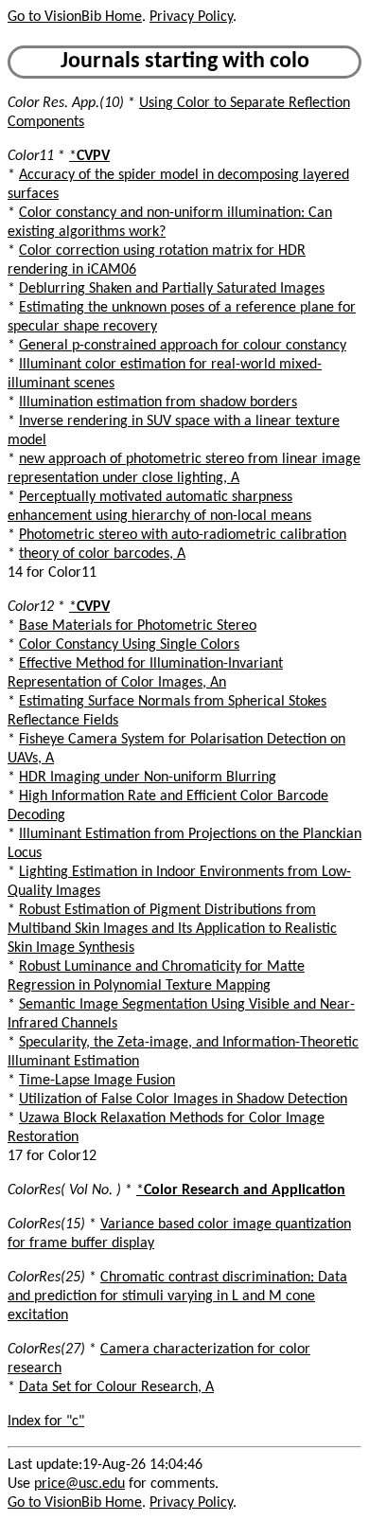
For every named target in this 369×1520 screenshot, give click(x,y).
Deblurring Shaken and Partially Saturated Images (172, 288)
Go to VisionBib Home (75, 17)
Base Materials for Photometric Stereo (137, 626)
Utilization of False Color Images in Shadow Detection (183, 1099)
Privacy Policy (191, 17)
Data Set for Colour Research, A (116, 1387)
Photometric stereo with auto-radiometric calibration (182, 535)
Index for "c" (46, 1421)
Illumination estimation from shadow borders (158, 402)
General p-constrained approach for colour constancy (182, 345)
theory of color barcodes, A (102, 554)
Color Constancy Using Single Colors (129, 645)
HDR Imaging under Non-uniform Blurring (147, 777)
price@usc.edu (79, 1484)
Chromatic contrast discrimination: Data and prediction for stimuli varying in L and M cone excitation (177, 1296)
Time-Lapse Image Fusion (97, 1080)
